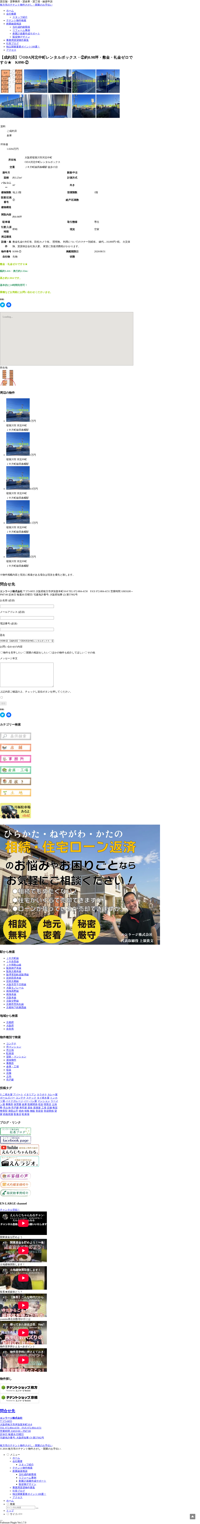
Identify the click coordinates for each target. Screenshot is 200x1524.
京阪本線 (11, 997)
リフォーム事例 (27, 1477)
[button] (37, 1508)
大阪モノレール (15, 987)
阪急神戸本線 (13, 968)
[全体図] (8, 384)
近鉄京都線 (12, 981)
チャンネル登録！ (10, 1209)
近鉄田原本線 (13, 978)
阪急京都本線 (13, 971)
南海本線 (11, 994)
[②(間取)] (11, 92)
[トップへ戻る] (1, 1520)
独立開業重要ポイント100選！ (29, 1494)
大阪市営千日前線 (16, 984)
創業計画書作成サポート (32, 1481)
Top (192, 1516)
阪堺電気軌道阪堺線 (17, 974)
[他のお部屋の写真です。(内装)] (36, 117)
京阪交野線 (12, 1001)
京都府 (10, 1022)
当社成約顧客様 (27, 1474)
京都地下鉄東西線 (16, 1007)
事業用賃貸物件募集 (23, 1487)
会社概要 (17, 1461)
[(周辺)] (84, 117)
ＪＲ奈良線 (12, 961)
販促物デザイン (27, 1484)
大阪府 (10, 1025)
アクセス (17, 1497)
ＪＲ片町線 (12, 958)
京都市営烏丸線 (15, 1004)
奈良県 (10, 1029)
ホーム (16, 1458)
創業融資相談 (20, 1471)
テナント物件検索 (22, 1467)
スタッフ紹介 (26, 1464)
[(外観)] (36, 92)
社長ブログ (18, 1490)
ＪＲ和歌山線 (13, 964)
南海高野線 (12, 991)
